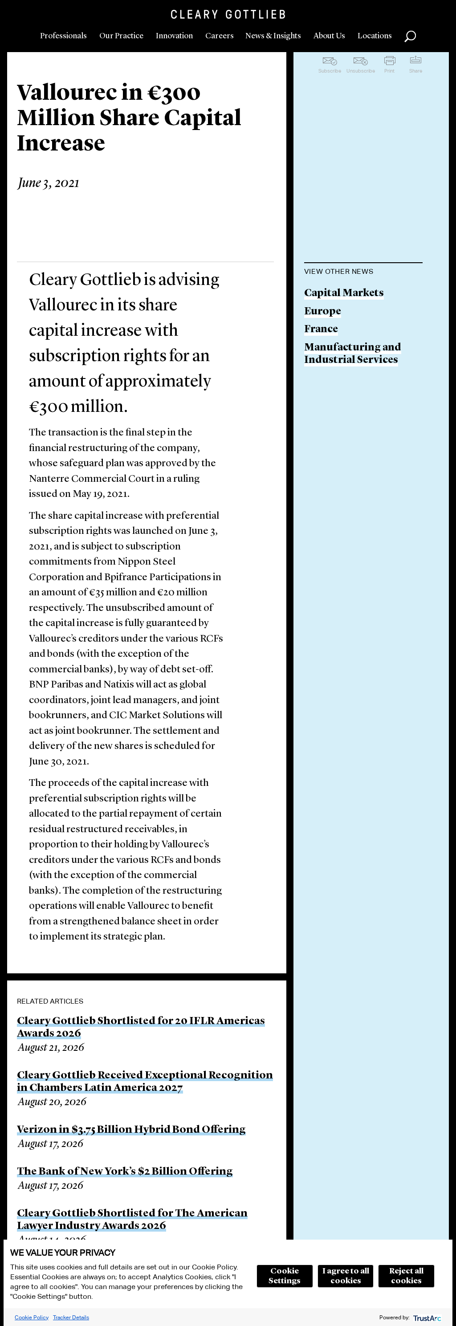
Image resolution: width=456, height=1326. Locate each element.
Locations (375, 36)
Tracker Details (71, 1317)
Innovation (174, 36)
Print (389, 71)
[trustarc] (426, 1317)
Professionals (63, 36)
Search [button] (410, 36)
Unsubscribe (360, 71)
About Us (329, 36)
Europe (322, 312)
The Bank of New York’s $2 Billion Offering (125, 1172)
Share (415, 71)
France (321, 330)
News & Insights (273, 36)
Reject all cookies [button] (406, 1276)
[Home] (228, 14)
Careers (219, 36)
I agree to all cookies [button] (345, 1276)
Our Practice (121, 36)
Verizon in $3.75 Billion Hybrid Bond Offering (131, 1130)
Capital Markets (344, 294)
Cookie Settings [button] (285, 1276)
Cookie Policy (32, 1317)
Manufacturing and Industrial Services (352, 354)
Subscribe (329, 71)
